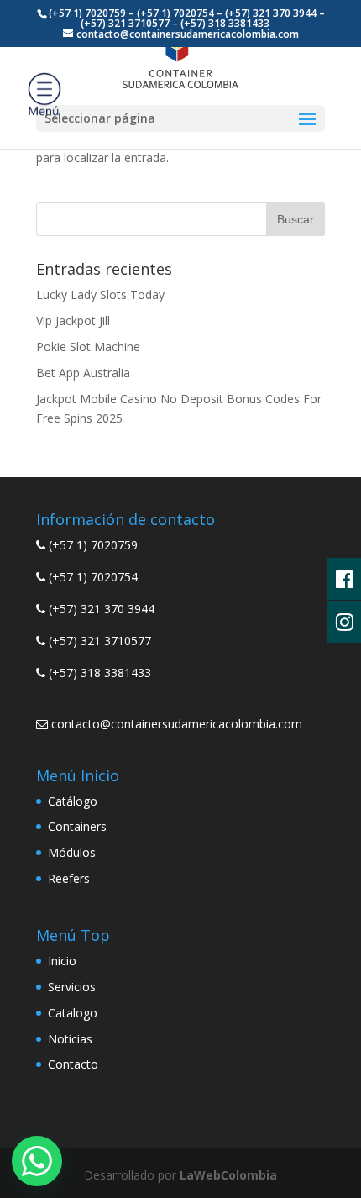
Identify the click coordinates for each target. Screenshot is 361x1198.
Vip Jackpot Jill (73, 320)
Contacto (73, 1064)
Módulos (72, 852)
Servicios (72, 987)
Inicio (62, 961)
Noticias (70, 1039)
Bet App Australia (83, 373)
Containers (77, 826)
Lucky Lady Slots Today (100, 294)
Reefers (69, 878)
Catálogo (72, 801)
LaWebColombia (228, 1175)
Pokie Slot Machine (88, 347)
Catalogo (72, 1013)
